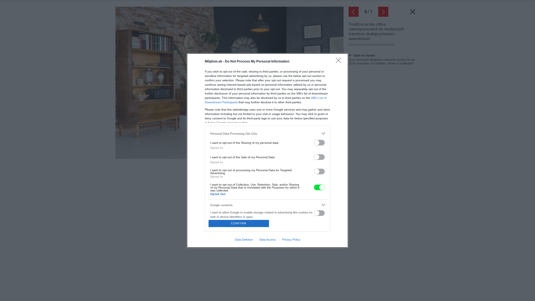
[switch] (319, 142)
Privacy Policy (291, 239)
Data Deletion (244, 239)
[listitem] (267, 133)
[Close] (340, 62)
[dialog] (267, 150)
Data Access (267, 239)
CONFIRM (238, 223)
